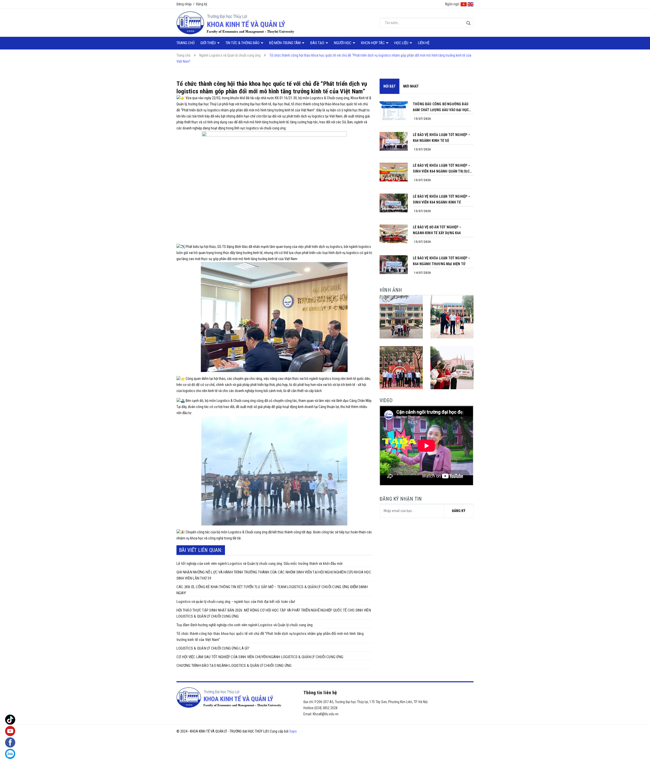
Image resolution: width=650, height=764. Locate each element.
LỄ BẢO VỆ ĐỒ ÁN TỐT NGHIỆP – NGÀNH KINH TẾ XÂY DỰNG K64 (437, 230)
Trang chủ (185, 43)
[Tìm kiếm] (468, 23)
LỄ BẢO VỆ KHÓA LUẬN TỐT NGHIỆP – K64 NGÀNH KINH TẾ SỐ (441, 138)
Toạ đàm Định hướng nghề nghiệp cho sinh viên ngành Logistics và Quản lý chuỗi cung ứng (244, 625)
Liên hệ (423, 43)
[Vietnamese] (464, 4)
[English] (470, 4)
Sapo (293, 731)
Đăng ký (201, 4)
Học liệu (401, 43)
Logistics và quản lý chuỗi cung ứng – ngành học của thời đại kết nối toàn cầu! (235, 601)
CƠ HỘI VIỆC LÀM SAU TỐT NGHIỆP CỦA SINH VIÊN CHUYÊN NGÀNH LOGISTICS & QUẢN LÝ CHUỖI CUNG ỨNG (259, 657)
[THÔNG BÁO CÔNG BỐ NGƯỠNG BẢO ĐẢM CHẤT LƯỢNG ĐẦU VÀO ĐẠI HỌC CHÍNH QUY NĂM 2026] (394, 110)
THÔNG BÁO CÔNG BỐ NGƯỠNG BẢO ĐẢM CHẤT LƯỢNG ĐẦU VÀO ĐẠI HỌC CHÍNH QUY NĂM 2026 (441, 107)
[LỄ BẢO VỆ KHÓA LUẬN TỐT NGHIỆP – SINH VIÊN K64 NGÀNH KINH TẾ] (394, 203)
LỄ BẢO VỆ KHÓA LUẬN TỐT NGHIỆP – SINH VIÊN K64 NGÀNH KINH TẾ (441, 199)
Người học (343, 43)
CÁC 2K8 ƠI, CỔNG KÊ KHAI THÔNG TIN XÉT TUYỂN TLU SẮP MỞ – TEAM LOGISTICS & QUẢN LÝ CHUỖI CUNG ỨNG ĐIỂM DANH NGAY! (272, 590)
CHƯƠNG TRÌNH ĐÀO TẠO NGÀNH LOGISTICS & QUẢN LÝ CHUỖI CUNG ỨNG (234, 665)
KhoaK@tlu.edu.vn (325, 714)
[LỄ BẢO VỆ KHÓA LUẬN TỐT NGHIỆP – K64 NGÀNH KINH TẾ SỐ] (394, 141)
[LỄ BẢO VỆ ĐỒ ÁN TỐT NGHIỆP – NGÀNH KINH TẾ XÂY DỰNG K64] (394, 233)
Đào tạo (317, 43)
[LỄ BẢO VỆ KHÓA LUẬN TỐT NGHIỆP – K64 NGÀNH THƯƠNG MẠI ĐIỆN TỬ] (394, 264)
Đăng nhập (184, 4)
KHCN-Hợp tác (373, 43)
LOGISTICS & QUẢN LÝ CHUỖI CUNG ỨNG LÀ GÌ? (212, 648)
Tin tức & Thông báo (242, 43)
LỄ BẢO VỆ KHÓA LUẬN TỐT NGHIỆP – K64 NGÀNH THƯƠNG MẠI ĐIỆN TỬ (441, 261)
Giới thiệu (208, 43)
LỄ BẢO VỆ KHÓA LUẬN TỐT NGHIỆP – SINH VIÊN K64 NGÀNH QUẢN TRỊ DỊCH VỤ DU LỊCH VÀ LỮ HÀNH (442, 168)
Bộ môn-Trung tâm (285, 43)
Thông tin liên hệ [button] (320, 692)
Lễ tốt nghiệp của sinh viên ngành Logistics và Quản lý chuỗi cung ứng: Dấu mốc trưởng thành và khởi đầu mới (259, 563)
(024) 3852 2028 (325, 708)
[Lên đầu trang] (642, 740)
